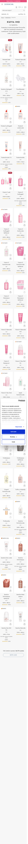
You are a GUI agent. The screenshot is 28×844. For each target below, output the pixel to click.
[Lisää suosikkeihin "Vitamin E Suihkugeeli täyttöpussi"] (10, 221)
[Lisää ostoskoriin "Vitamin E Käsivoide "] (10, 325)
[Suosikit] (19, 7)
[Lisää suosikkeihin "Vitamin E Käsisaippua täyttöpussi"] (24, 288)
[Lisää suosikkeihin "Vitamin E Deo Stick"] (10, 385)
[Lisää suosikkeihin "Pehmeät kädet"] (10, 52)
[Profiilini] (22, 7)
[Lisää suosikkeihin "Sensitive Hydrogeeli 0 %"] (10, 81)
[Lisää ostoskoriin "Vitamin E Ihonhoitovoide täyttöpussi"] (24, 258)
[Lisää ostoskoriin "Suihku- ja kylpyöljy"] (24, 485)
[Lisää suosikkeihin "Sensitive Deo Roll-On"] (10, 620)
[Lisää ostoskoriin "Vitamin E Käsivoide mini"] (24, 325)
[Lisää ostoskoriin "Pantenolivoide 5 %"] (10, 153)
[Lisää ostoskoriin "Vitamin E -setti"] (10, 188)
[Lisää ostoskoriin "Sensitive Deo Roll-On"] (10, 624)
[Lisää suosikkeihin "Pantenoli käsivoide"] (24, 52)
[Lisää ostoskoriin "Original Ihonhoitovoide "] (10, 485)
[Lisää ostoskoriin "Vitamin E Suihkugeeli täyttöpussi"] (10, 225)
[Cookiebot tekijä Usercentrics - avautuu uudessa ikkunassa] (19, 401)
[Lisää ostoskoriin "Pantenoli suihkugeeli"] (10, 122)
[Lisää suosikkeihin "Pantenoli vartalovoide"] (24, 118)
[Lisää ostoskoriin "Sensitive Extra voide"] (10, 554)
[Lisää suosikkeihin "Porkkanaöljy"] (10, 513)
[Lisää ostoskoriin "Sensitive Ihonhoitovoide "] (24, 517)
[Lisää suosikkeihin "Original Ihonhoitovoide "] (10, 482)
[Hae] (24, 10)
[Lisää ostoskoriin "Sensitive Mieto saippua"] (24, 590)
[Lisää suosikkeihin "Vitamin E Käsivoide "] (10, 322)
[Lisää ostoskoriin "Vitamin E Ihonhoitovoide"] (10, 258)
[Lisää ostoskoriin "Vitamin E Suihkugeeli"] (24, 188)
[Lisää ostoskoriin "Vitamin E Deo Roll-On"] (24, 357)
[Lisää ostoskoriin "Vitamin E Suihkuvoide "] (24, 225)
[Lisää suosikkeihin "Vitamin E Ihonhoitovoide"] (10, 255)
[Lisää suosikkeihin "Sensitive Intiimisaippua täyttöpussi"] (10, 587)
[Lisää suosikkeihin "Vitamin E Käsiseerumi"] (10, 353)
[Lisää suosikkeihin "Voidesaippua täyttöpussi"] (24, 450)
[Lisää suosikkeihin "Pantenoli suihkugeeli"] (10, 118)
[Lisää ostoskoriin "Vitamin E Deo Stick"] (10, 388)
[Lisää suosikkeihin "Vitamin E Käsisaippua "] (10, 288)
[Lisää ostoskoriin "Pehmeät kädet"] (10, 55)
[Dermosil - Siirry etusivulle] (9, 4)
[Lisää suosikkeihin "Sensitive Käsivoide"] (24, 620)
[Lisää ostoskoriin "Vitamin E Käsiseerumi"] (10, 357)
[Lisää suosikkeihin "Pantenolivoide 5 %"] (10, 150)
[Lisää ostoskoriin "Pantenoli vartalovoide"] (24, 122)
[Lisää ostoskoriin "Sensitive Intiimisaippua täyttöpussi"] (10, 590)
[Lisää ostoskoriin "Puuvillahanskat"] (24, 85)
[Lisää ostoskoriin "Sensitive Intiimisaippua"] (24, 554)
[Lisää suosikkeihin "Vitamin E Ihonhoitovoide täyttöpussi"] (24, 255)
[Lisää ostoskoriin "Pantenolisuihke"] (24, 153)
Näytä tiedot (18, 426)
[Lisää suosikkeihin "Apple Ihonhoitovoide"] (24, 385)
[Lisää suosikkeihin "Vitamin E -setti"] (10, 184)
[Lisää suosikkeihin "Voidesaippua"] (10, 450)
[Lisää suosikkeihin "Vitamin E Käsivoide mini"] (24, 322)
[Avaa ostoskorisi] (25, 7)
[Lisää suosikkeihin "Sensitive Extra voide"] (10, 550)
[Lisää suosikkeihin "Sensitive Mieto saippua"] (24, 587)
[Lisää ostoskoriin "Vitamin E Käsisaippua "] (10, 292)
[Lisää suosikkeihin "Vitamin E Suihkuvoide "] (24, 221)
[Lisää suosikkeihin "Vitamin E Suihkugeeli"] (24, 184)
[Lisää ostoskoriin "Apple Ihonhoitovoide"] (24, 388)
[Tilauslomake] (16, 7)
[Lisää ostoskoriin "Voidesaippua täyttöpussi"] (24, 454)
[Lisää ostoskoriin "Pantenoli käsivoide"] (24, 55)
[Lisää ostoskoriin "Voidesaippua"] (10, 454)
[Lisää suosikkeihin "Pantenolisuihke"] (24, 150)
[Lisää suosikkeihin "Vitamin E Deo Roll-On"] (24, 353)
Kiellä (13, 442)
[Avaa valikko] (2, 4)
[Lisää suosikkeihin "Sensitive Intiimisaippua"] (24, 550)
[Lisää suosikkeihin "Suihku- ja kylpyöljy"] (24, 482)
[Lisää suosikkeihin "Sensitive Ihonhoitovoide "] (24, 513)
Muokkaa (12, 436)
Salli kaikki (13, 431)
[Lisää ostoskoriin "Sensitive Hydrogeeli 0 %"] (10, 85)
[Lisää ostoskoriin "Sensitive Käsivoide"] (24, 624)
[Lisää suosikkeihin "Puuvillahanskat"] (24, 81)
